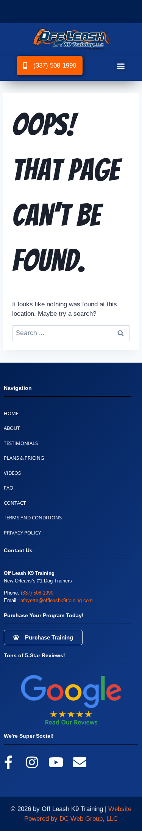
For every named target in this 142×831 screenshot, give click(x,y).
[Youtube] (56, 762)
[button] (120, 65)
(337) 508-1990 (37, 593)
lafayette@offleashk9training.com (56, 600)
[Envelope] (80, 762)
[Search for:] (71, 333)
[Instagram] (32, 762)
